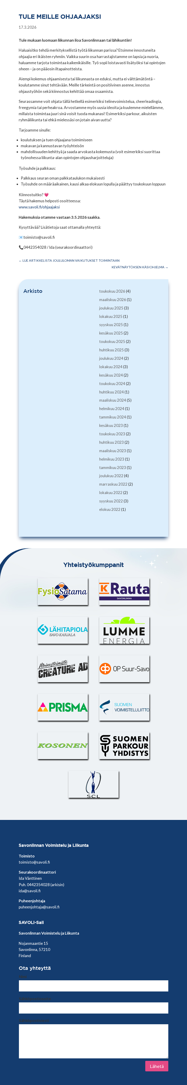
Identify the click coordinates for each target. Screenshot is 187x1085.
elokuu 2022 (109, 509)
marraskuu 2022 (113, 484)
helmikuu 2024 (111, 408)
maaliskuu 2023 (112, 450)
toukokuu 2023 (112, 433)
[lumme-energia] (124, 630)
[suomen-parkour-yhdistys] (124, 745)
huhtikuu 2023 (111, 442)
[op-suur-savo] (124, 668)
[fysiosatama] (63, 591)
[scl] (93, 784)
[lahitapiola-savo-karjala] (63, 630)
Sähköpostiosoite (35, 998)
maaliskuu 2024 (112, 400)
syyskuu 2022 (111, 501)
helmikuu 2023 (111, 459)
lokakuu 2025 (110, 316)
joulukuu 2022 (111, 475)
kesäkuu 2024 (111, 375)
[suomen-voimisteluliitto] (124, 707)
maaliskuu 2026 (112, 299)
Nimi (23, 976)
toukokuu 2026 (112, 291)
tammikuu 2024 (112, 417)
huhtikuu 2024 (111, 392)
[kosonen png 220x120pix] (63, 745)
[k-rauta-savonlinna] (124, 591)
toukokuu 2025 (112, 341)
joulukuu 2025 (111, 308)
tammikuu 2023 (112, 467)
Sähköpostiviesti (34, 1020)
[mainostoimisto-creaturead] (63, 668)
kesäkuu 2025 (111, 333)
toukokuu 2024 (112, 383)
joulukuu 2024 (111, 358)
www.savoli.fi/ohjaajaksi (39, 207)
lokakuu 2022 (110, 492)
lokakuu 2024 (110, 366)
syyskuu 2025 (111, 324)
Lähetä (157, 1066)
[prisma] (63, 707)
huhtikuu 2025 (111, 349)
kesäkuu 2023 (111, 425)
